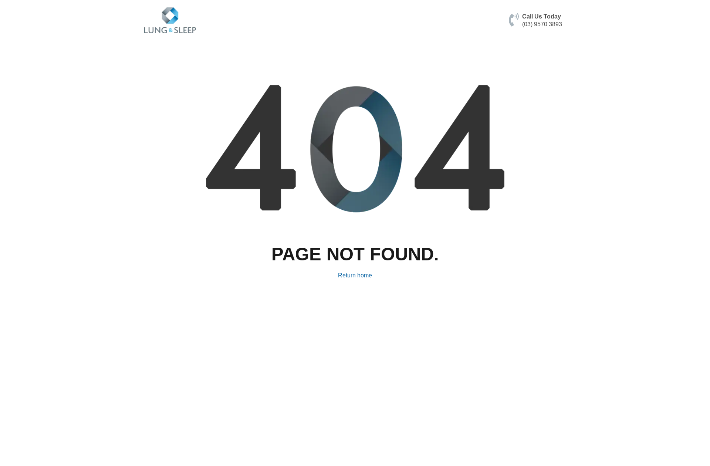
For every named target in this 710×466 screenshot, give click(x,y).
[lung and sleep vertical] (170, 20)
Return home (355, 275)
